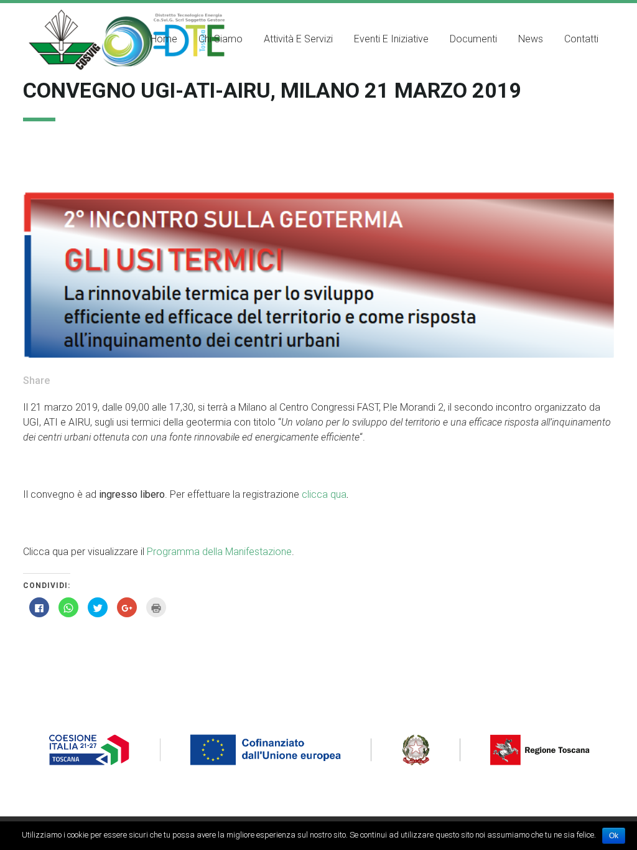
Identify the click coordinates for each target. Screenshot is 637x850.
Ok (613, 835)
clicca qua (324, 494)
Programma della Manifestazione (219, 552)
